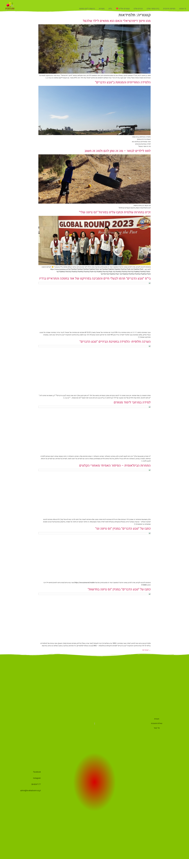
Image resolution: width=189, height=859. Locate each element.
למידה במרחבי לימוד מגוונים (132, 402)
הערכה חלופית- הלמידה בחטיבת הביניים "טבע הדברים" (115, 341)
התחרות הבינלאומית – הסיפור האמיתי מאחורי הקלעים (115, 465)
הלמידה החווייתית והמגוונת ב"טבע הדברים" (123, 82)
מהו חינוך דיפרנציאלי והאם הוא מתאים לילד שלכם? (117, 21)
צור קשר (157, 728)
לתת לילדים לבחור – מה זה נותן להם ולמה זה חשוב (118, 151)
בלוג (110, 8)
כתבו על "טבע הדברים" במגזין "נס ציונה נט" (123, 528)
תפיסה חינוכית (169, 8)
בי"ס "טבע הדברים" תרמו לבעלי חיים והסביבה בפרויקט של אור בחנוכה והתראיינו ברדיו (95, 278)
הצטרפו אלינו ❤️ (123, 8)
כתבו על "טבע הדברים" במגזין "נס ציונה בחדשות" (119, 589)
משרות (101, 8)
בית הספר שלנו (153, 8)
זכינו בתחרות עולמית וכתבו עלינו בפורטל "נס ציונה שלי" (115, 212)
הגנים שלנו (138, 8)
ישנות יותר (146, 650)
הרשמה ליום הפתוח (87, 8)
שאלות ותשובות (156, 723)
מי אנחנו (182, 8)
